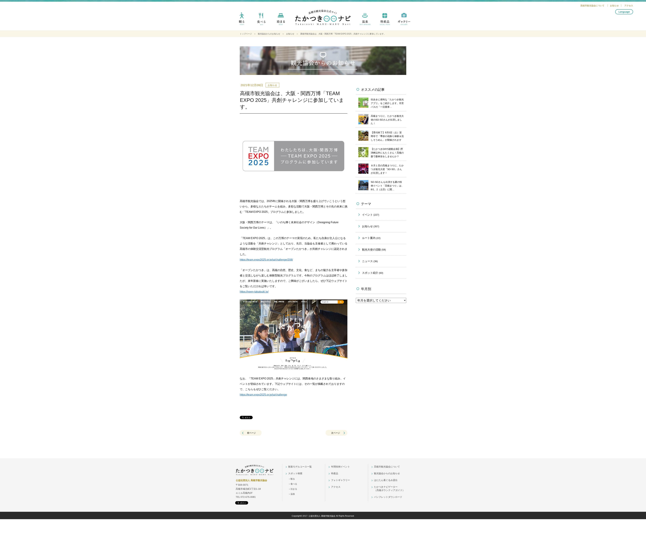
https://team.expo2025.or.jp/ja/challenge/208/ (266, 259)
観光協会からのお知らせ (269, 34)
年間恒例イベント (340, 466)
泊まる (281, 20)
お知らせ (614, 6)
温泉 (365, 20)
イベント (370, 214)
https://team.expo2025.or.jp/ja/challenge (263, 394)
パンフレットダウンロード (388, 497)
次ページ (335, 433)
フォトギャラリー (340, 480)
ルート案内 (371, 238)
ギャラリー (404, 20)
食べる (261, 20)
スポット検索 (295, 473)
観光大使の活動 (374, 249)
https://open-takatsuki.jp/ (254, 291)
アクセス (628, 6)
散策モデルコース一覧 (300, 466)
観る (242, 20)
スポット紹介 (372, 272)
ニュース (370, 261)
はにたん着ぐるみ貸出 (386, 480)
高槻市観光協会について (592, 6)
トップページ (246, 34)
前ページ (251, 433)
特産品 (384, 20)
